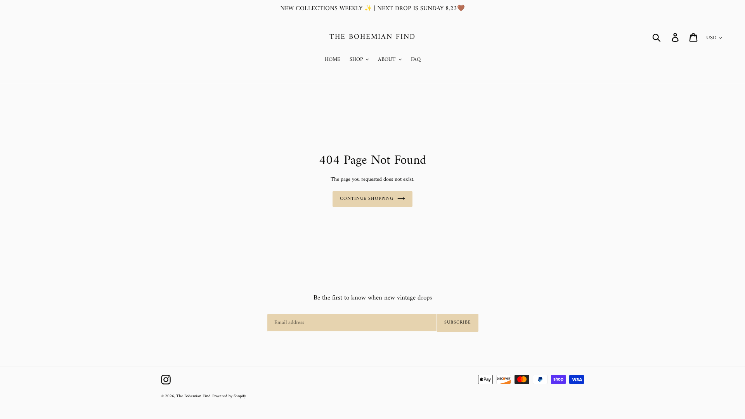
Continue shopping (366, 199)
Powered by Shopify (229, 396)
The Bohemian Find (372, 37)
